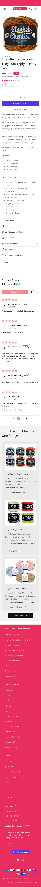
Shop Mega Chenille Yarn (14, 607)
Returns (7, 782)
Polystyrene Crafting (12, 726)
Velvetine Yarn (10, 666)
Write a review (15, 292)
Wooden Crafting (11, 747)
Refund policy (34, 878)
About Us (8, 787)
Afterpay (8, 825)
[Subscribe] (33, 843)
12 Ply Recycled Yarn (12, 660)
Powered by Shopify (22, 878)
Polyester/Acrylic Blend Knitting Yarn (18, 640)
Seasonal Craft (10, 742)
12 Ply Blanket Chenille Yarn (15, 645)
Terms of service (21, 882)
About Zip (8, 798)
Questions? (9, 767)
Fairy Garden (9, 711)
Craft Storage (9, 706)
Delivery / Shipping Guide (14, 772)
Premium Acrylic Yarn (12, 635)
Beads (7, 701)
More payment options (21, 109)
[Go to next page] (27, 418)
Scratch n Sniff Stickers (13, 737)
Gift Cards (8, 762)
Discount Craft (11, 878)
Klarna (19, 825)
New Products (10, 690)
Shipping (12, 76)
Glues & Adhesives (11, 716)
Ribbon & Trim (10, 732)
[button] (4, 8)
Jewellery (8, 721)
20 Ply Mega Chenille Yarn (14, 655)
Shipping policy (32, 882)
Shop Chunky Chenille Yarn (15, 551)
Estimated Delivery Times (14, 777)
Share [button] (6, 262)
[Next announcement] (36, 2)
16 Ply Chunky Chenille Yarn (15, 650)
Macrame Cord (10, 671)
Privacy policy (10, 882)
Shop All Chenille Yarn (20, 615)
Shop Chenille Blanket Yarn (15, 492)
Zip (13, 825)
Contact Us (9, 793)
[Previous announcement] (4, 2)
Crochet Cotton (10, 676)
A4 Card (7, 696)
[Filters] (31, 292)
